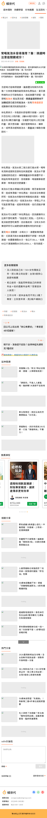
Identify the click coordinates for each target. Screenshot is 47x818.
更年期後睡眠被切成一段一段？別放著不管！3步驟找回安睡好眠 (32, 629)
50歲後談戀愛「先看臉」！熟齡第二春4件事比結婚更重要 (32, 701)
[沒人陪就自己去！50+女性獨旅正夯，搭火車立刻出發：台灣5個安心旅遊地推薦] (9, 672)
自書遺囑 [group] (24, 17)
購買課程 (32, 3)
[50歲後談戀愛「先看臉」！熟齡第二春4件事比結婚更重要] (9, 702)
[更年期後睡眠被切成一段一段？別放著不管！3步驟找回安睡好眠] (9, 630)
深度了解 (32, 504)
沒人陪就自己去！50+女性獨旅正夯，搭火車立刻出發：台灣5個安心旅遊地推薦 (32, 671)
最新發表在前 (38, 775)
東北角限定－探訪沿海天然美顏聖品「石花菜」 (31, 413)
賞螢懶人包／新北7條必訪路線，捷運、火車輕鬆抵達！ (32, 369)
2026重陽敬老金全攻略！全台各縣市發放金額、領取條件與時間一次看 (31, 657)
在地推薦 (29, 9)
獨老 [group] (42, 17)
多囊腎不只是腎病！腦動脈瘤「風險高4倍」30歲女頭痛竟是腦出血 (32, 541)
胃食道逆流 (8, 315)
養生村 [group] (5, 17)
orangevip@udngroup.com (21, 798)
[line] (38, 792)
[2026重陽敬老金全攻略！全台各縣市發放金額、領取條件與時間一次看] (9, 658)
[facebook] (34, 792)
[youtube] (42, 792)
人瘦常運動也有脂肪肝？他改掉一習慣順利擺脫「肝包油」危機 (31, 571)
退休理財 (7, 9)
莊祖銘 (14, 311)
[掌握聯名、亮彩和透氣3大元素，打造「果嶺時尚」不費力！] (9, 430)
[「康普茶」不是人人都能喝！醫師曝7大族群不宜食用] (9, 386)
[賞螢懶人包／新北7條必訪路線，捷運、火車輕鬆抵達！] (9, 372)
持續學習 (18, 9)
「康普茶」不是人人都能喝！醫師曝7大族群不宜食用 (32, 384)
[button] (44, 3)
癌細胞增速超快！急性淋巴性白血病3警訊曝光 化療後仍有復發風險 (31, 615)
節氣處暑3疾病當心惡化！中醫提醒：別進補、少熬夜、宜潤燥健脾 (32, 527)
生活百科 (40, 9)
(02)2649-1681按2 (17, 801)
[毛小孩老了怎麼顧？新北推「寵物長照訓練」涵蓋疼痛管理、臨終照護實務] (9, 716)
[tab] (19, 511)
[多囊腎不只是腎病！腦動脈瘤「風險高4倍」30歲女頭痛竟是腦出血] (9, 542)
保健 (5, 311)
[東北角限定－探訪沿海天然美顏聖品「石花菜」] (9, 415)
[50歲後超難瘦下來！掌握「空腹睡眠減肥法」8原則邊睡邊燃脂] (9, 586)
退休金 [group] (14, 17)
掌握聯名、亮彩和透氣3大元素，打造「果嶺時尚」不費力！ (32, 429)
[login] (39, 3)
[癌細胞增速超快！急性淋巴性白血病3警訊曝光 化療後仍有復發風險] (9, 616)
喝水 (33, 311)
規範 (3, 766)
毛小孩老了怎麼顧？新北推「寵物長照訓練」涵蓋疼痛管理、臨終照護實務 (31, 715)
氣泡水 (24, 311)
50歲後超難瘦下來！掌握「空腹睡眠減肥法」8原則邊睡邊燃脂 (32, 585)
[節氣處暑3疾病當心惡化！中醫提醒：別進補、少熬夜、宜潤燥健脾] (9, 528)
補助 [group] (34, 17)
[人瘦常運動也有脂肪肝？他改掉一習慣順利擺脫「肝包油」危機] (9, 572)
